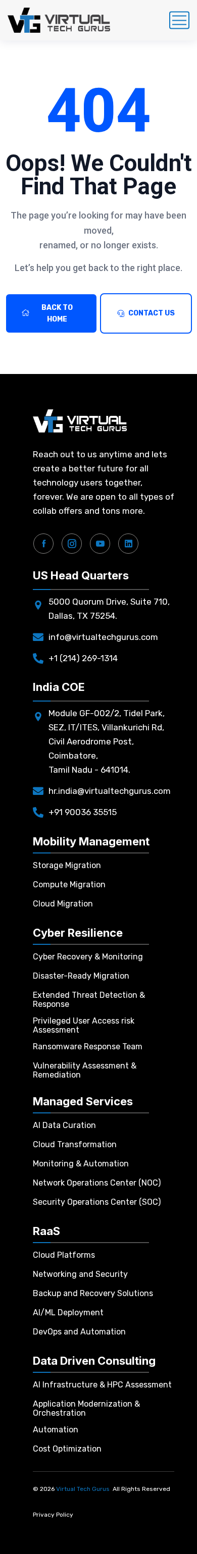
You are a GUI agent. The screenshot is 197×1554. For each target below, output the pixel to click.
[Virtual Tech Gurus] (59, 20)
